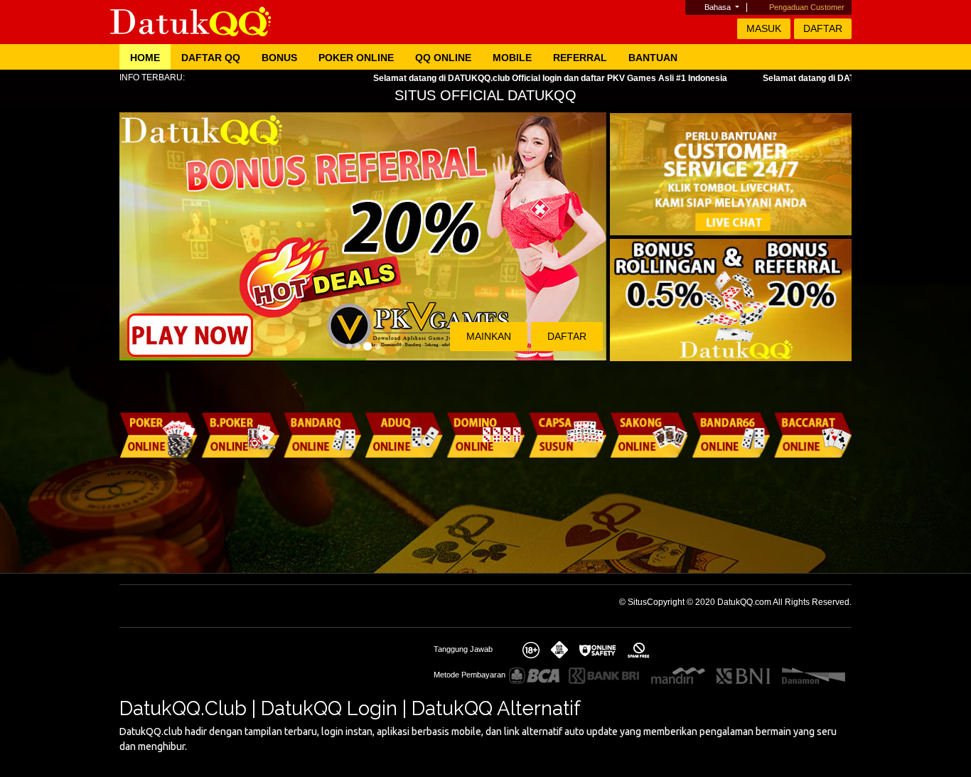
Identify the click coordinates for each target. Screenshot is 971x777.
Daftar (822, 28)
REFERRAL (580, 57)
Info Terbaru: (152, 77)
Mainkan (488, 336)
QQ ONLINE (443, 57)
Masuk (763, 28)
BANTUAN (652, 57)
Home (145, 57)
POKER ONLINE (356, 57)
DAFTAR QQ (210, 57)
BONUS (279, 57)
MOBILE (512, 57)
